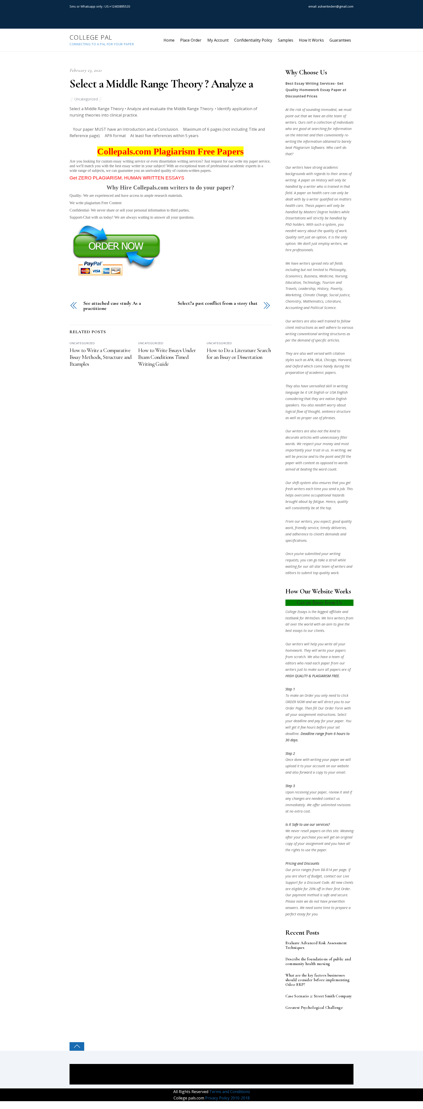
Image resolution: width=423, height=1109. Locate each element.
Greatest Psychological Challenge (314, 1007)
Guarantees (340, 40)
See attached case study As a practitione (112, 306)
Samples (285, 40)
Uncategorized (86, 99)
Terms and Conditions (229, 1091)
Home (169, 40)
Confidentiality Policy (253, 40)
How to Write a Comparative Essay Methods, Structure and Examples (101, 357)
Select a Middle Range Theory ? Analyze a (161, 84)
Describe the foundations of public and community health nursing (318, 961)
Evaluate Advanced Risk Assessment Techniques (316, 945)
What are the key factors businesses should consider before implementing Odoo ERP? (317, 980)
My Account (218, 40)
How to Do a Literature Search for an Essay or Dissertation (239, 354)
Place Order (190, 40)
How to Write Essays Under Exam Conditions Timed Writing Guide (167, 357)
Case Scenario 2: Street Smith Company (318, 996)
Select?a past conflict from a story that (217, 303)
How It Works (311, 40)
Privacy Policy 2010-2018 (227, 1098)
